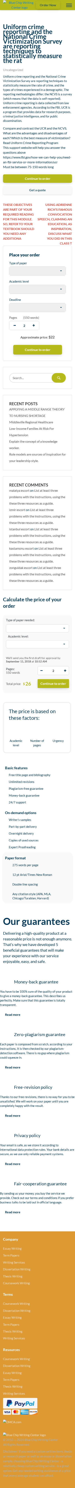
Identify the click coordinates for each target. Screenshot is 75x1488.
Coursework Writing (16, 1283)
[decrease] (14, 325)
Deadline (15, 299)
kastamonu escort (21, 548)
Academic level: (18, 636)
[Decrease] (41, 670)
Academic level (19, 281)
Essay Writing (12, 1248)
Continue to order (37, 178)
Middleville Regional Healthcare (31, 422)
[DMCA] (12, 1421)
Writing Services (14, 1262)
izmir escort (17, 510)
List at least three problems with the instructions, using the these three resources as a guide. (37, 496)
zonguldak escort (21, 568)
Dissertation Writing (16, 1269)
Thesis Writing (12, 1276)
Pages (13, 317)
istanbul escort (19, 529)
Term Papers (11, 1255)
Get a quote (37, 190)
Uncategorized (13, 70)
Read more (12, 1014)
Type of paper (18, 263)
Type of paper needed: (20, 620)
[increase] (33, 325)
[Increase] (65, 670)
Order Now (48, 5)
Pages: (10, 669)
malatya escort (19, 490)
